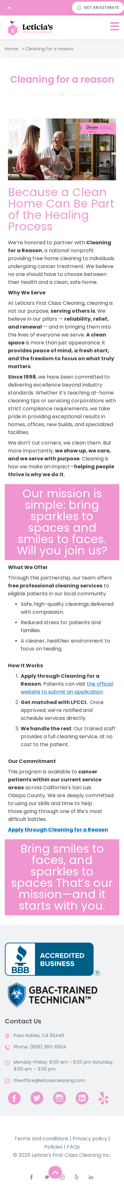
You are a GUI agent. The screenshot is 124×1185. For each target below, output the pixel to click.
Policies (53, 1146)
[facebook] (14, 1098)
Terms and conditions (41, 1138)
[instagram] (59, 1098)
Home (11, 49)
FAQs (73, 1146)
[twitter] (36, 1098)
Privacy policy (89, 1138)
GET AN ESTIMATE (101, 7)
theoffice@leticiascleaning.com (49, 1080)
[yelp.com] (103, 1098)
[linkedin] (82, 1098)
